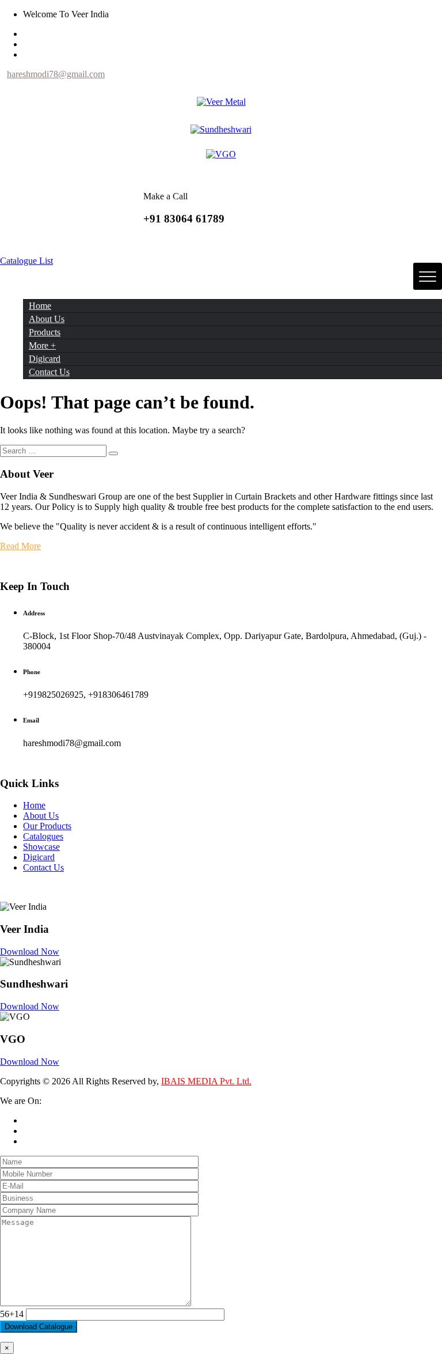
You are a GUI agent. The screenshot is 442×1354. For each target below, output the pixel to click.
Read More (20, 546)
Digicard (44, 359)
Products (44, 332)
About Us (46, 319)
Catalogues (43, 836)
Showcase (41, 847)
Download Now (29, 951)
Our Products (47, 826)
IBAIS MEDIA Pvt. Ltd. (206, 1081)
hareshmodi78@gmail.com (56, 74)
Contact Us (49, 372)
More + (42, 345)
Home (40, 306)
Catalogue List (26, 261)
